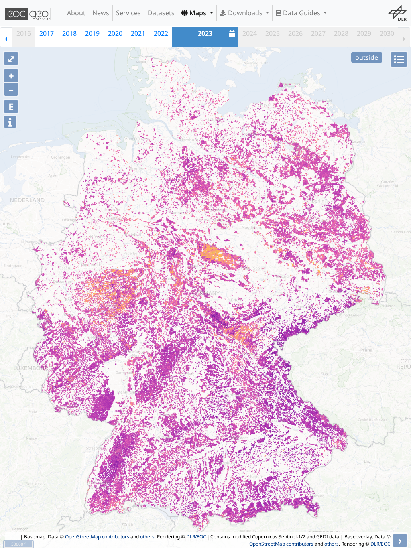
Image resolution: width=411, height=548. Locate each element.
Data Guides (301, 12)
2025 (272, 33)
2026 (295, 33)
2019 (92, 33)
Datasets (161, 12)
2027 (318, 33)
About (76, 12)
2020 (115, 33)
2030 (387, 33)
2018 (69, 33)
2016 (23, 33)
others (147, 536)
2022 (161, 33)
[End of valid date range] (404, 37)
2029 (364, 33)
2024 (249, 33)
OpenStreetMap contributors (97, 536)
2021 (138, 33)
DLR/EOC (196, 536)
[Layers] (399, 59)
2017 (46, 33)
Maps (198, 12)
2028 (341, 33)
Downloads (245, 12)
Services (128, 12)
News (100, 12)
